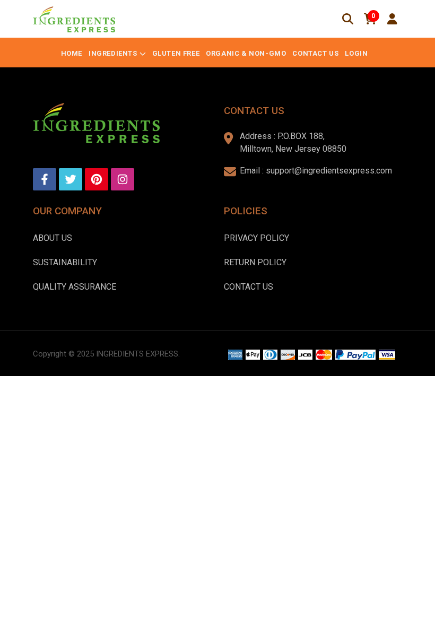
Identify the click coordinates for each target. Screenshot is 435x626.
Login (356, 53)
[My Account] (392, 19)
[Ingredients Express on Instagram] (122, 179)
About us (52, 238)
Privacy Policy (256, 238)
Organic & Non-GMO (246, 53)
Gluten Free (176, 53)
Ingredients (113, 53)
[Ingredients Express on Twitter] (70, 179)
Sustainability (65, 262)
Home (71, 53)
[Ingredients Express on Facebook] (44, 179)
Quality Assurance (74, 287)
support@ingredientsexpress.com (329, 171)
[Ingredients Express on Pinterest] (96, 179)
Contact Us (315, 53)
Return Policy (255, 262)
